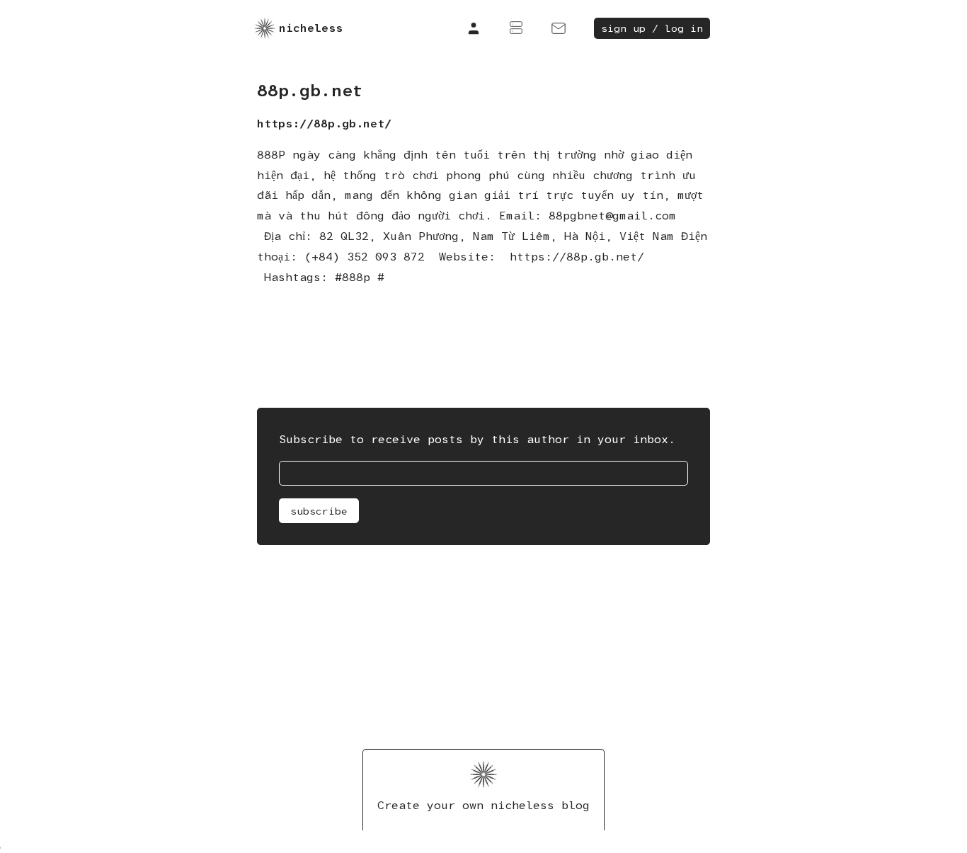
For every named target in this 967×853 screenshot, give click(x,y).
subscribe (319, 511)
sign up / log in (652, 28)
